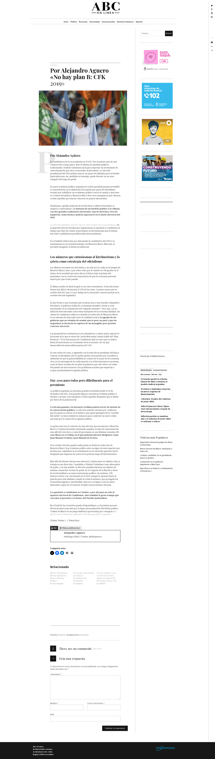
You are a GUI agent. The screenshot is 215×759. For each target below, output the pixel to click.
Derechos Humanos (125, 22)
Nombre (54, 703)
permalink (83, 635)
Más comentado (145, 374)
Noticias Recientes (146, 370)
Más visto (154, 374)
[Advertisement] (85, 45)
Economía (83, 22)
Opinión (139, 22)
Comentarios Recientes (160, 370)
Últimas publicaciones (71, 528)
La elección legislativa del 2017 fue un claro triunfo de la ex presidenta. (83, 225)
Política (74, 22)
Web (52, 714)
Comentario (56, 674)
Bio (55, 528)
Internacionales (108, 22)
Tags (160, 374)
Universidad (94, 22)
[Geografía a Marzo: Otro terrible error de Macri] (212, 46)
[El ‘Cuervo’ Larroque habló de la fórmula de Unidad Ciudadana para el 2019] (212, 50)
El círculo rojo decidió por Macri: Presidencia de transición (83, 577)
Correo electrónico (96, 703)
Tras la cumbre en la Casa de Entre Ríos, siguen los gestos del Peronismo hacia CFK (106, 577)
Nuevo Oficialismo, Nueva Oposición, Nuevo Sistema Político (59, 577)
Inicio (66, 22)
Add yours (97, 649)
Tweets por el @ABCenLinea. (152, 356)
